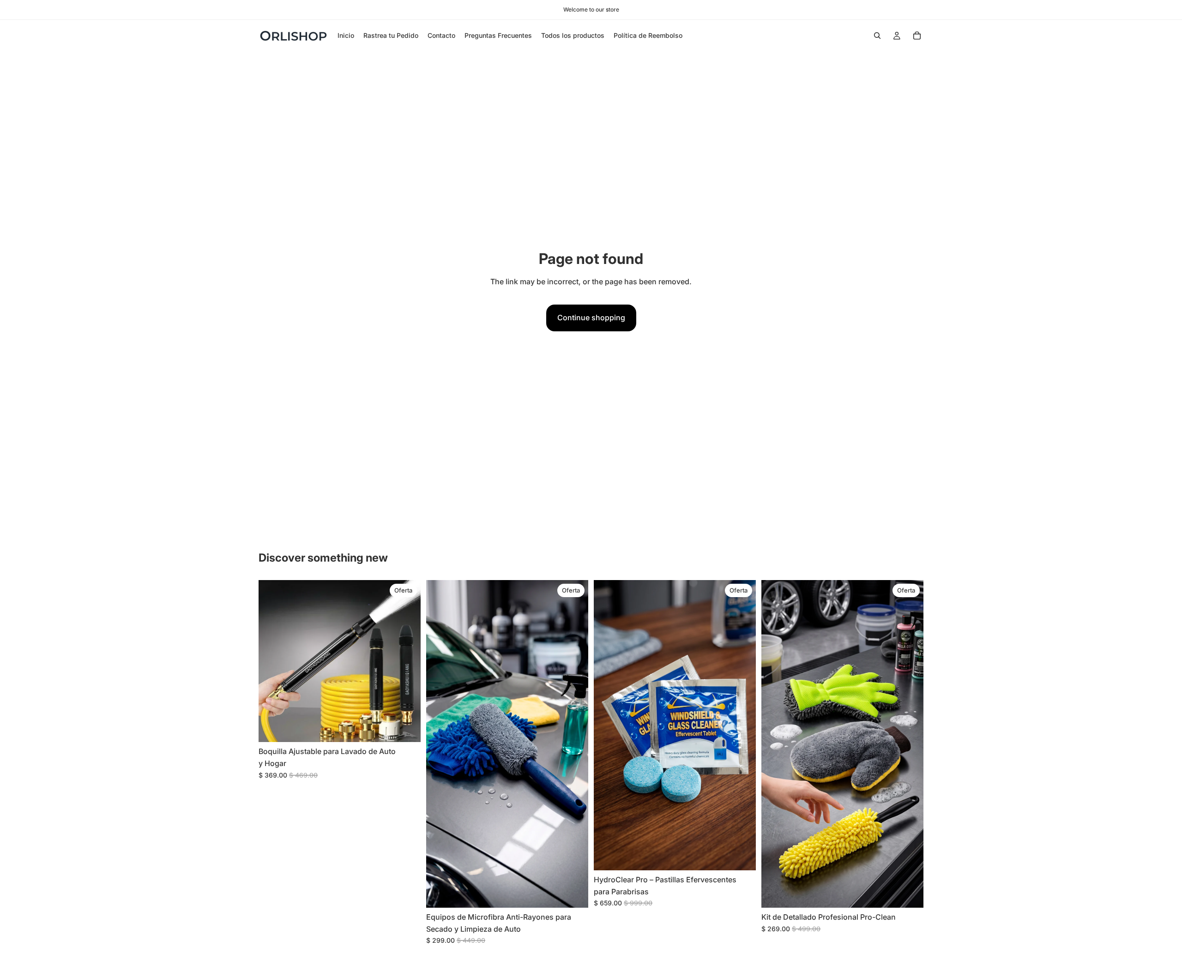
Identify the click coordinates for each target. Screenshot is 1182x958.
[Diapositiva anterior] (272, 661)
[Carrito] (917, 35)
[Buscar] (877, 35)
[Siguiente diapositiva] (407, 661)
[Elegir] (406, 728)
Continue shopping (591, 317)
